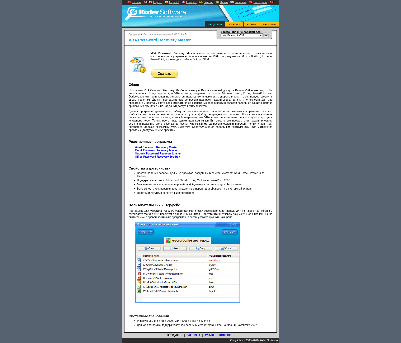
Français (191, 2)
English (157, 2)
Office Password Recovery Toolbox (157, 156)
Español (174, 2)
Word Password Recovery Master (156, 147)
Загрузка (234, 24)
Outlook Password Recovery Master (158, 153)
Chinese (136, 2)
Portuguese (260, 2)
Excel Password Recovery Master (156, 150)
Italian (224, 2)
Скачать (164, 73)
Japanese (240, 2)
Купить (251, 24)
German (208, 2)
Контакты (269, 24)
